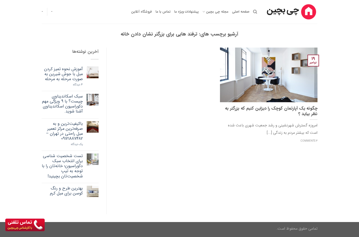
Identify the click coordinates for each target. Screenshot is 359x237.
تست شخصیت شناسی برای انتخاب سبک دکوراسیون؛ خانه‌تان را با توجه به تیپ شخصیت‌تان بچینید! (62, 166)
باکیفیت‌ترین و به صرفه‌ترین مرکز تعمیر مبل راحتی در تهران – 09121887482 (64, 131)
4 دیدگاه (78, 84)
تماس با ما (163, 11)
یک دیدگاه (77, 144)
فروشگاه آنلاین (141, 11)
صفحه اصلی (240, 11)
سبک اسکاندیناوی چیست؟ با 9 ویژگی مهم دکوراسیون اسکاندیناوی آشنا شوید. (62, 104)
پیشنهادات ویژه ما (186, 11)
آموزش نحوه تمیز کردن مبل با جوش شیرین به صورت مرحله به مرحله (63, 74)
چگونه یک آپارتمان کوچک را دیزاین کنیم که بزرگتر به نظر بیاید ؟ (271, 111)
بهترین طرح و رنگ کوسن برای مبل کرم (66, 191)
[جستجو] (255, 12)
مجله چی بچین (217, 11)
